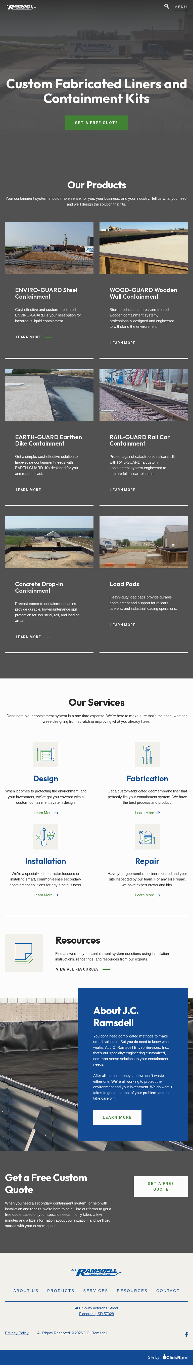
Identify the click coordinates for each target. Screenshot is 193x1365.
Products (61, 1291)
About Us (26, 1291)
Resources (132, 1291)
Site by (154, 1357)
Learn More (32, 338)
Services (95, 1291)
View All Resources (77, 969)
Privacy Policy (17, 1333)
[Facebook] (186, 1334)
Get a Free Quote (96, 123)
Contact (168, 1291)
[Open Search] (166, 7)
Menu (180, 7)
